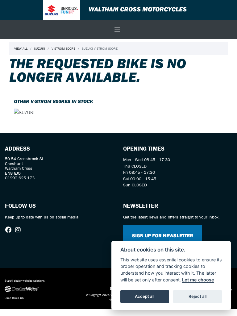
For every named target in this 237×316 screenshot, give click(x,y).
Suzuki (39, 48)
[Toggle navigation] (117, 29)
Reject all (197, 296)
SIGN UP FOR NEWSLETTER (162, 235)
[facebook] (10, 230)
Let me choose (198, 279)
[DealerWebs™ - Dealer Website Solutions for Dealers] (39, 289)
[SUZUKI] (24, 113)
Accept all (144, 296)
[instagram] (19, 230)
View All (20, 48)
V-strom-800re (63, 48)
